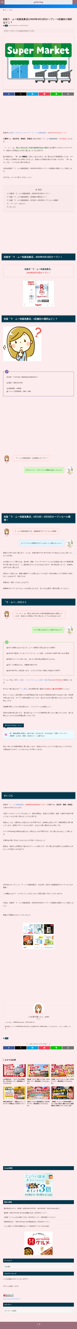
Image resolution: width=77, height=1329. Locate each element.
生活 (6, 25)
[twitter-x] (37, 1324)
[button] (9, 94)
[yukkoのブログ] (38, 2)
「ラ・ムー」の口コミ (17, 204)
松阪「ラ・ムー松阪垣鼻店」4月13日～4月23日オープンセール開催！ (34, 200)
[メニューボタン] (2, 2)
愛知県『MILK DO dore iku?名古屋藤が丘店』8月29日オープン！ (26, 1213)
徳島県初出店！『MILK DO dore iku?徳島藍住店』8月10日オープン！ (27, 1222)
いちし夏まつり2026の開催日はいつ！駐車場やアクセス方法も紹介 (26, 1226)
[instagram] (39, 1324)
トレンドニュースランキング (11, 1298)
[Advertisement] (38, 115)
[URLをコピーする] (68, 94)
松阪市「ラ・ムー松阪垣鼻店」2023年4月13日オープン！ (30, 193)
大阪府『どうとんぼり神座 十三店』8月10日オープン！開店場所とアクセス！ (30, 1217)
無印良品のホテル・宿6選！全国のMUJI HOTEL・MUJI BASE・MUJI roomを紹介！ (32, 1208)
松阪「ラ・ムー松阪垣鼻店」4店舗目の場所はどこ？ (28, 197)
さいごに (12, 207)
